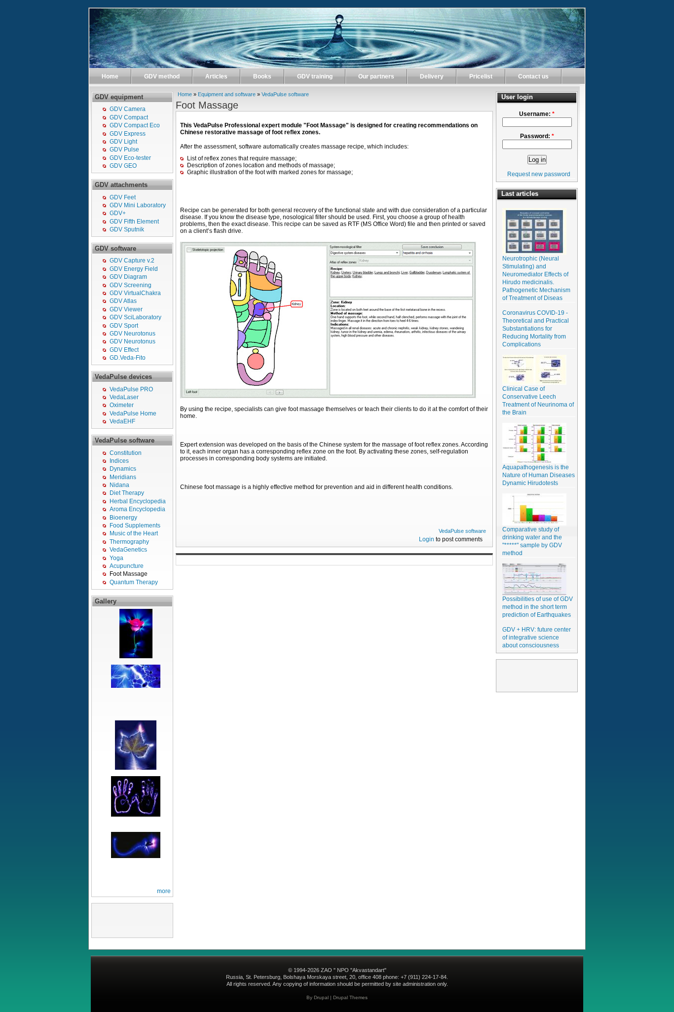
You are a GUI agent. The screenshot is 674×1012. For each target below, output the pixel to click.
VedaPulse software (285, 94)
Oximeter (122, 405)
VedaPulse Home (133, 413)
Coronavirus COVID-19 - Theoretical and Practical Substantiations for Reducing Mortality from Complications (535, 328)
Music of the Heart (134, 533)
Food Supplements (135, 525)
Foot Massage (129, 573)
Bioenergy (123, 517)
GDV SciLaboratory (135, 317)
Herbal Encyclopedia (138, 501)
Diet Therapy (127, 492)
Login (426, 539)
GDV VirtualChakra (135, 293)
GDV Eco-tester (130, 157)
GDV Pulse (124, 149)
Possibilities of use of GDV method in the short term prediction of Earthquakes (537, 607)
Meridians (123, 477)
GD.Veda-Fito (128, 357)
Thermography (129, 541)
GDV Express (128, 133)
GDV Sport (124, 325)
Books (262, 76)
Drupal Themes (350, 997)
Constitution (126, 453)
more (164, 891)
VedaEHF (122, 421)
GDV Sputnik (127, 229)
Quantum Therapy (134, 582)
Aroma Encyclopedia (137, 509)
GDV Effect (124, 349)
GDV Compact (129, 117)
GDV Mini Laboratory (138, 205)
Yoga (116, 558)
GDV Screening (130, 285)
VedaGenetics (128, 549)
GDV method (162, 76)
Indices (119, 460)
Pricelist (480, 76)
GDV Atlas (123, 301)
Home (110, 76)
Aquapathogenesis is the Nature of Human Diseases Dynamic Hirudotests (538, 475)
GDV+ (118, 213)
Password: (537, 136)
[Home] (337, 66)
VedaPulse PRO (131, 389)
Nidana (119, 485)
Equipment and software (227, 94)
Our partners (376, 76)
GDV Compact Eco (135, 125)
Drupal (321, 997)
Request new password (538, 174)
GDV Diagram (128, 276)
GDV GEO (123, 165)
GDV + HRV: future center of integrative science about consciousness (536, 637)
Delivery (432, 76)
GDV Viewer (126, 309)
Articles (216, 76)
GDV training (315, 76)
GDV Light (123, 141)
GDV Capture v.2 (132, 260)
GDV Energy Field (134, 268)
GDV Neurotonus (132, 333)
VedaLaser (124, 397)
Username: (537, 114)
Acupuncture (127, 565)
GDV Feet (123, 197)
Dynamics (123, 468)
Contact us (533, 76)
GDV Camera (128, 109)
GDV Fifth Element (134, 221)
